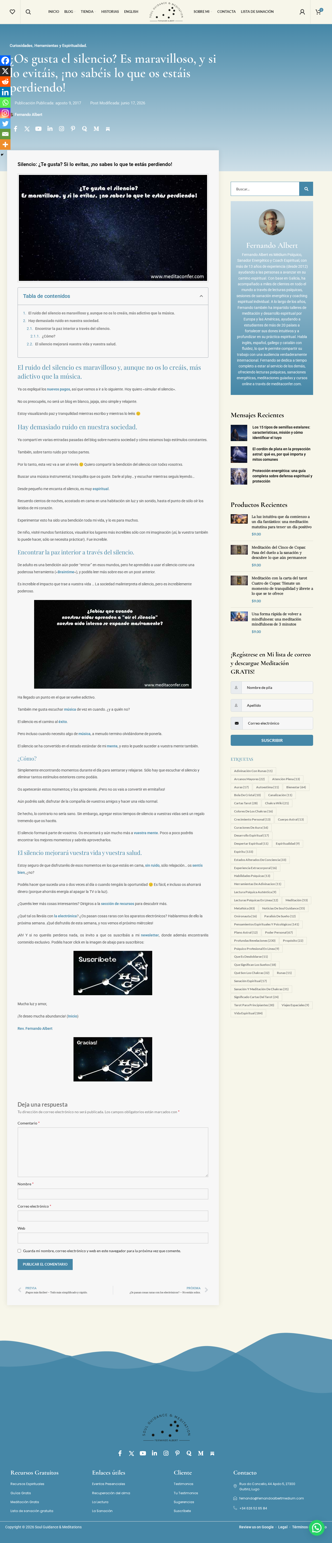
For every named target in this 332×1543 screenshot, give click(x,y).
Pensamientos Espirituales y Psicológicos (266, 924)
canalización (280, 795)
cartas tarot (246, 803)
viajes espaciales (295, 1005)
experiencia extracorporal (255, 868)
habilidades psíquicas (252, 876)
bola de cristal (247, 795)
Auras (241, 787)
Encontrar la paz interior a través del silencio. (72, 328)
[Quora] (85, 129)
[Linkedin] (5, 92)
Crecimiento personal (252, 819)
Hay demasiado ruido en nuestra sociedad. (63, 321)
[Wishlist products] (12, 12)
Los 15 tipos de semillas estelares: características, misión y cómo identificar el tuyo (281, 432)
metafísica (244, 908)
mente (112, 746)
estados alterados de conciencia (260, 860)
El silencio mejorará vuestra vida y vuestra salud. (76, 344)
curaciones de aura (251, 827)
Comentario (29, 1122)
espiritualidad (288, 843)
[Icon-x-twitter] (27, 129)
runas (284, 973)
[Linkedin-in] (50, 129)
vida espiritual (248, 1013)
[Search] (28, 12)
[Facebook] (5, 60)
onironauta (245, 916)
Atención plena (286, 779)
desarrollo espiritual (251, 835)
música (70, 709)
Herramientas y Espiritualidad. (60, 45)
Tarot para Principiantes (254, 1005)
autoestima (267, 787)
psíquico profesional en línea (256, 949)
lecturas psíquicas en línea (256, 900)
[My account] (302, 12)
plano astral (246, 932)
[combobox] (270, 189)
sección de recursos (117, 904)
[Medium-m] (96, 129)
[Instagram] (61, 129)
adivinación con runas (253, 771)
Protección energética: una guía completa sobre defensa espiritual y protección (282, 476)
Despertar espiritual (251, 843)
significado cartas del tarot (256, 997)
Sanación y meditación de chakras (261, 989)
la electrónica (65, 916)
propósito (293, 940)
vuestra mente (146, 833)
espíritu (243, 852)
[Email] (5, 134)
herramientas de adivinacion (257, 884)
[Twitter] (5, 123)
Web (21, 1228)
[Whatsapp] (5, 102)
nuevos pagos (58, 389)
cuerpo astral (291, 819)
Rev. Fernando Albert (35, 1028)
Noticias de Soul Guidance (283, 908)
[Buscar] (306, 189)
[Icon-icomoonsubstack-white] (108, 129)
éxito (63, 722)
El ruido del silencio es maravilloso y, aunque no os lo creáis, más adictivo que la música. (101, 313)
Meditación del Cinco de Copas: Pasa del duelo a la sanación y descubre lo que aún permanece (279, 552)
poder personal (279, 932)
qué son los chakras (252, 973)
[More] (5, 144)
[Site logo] (166, 11)
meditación (297, 900)
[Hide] (2, 155)
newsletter (150, 935)
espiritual (101, 489)
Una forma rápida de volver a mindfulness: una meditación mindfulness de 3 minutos (276, 619)
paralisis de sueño (280, 916)
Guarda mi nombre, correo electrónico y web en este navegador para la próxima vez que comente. (102, 1251)
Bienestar (296, 787)
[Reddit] (5, 81)
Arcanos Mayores (249, 779)
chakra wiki (277, 803)
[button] (201, 296)
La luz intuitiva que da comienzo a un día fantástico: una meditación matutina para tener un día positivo (282, 521)
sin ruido (152, 865)
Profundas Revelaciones (255, 940)
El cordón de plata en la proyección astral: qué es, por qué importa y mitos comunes (281, 454)
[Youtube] (38, 129)
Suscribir (272, 740)
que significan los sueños (255, 965)
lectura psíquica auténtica (255, 892)
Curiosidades (21, 45)
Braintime (66, 572)
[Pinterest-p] (73, 129)
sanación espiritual (250, 981)
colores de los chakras (253, 811)
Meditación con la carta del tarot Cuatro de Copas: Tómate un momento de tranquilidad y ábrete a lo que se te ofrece (282, 586)
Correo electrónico (34, 1205)
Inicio (72, 1016)
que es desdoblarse (251, 956)
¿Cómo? (48, 336)
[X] (5, 71)
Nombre (26, 1183)
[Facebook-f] (15, 129)
